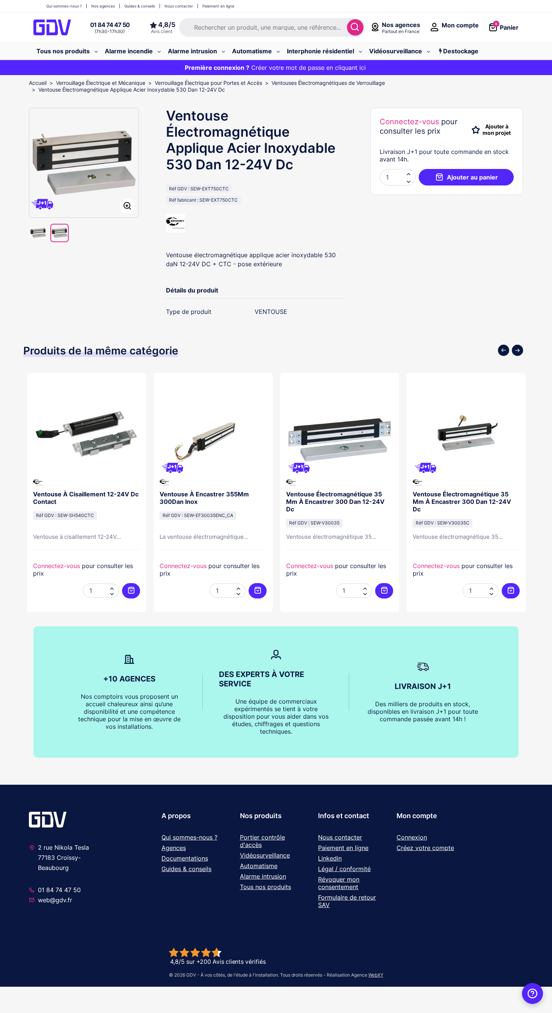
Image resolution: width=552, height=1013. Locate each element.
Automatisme (259, 866)
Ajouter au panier (472, 177)
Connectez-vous (409, 121)
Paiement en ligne (343, 848)
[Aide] (532, 993)
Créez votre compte (425, 848)
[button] (408, 180)
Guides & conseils (186, 869)
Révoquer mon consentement (338, 883)
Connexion (412, 837)
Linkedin (330, 858)
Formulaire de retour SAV (347, 901)
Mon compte (417, 816)
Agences (173, 848)
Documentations (184, 858)
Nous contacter (340, 837)
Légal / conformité (344, 869)
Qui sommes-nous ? (189, 837)
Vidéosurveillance (265, 855)
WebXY (375, 975)
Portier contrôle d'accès (262, 841)
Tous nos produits (265, 887)
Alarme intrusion (263, 876)
